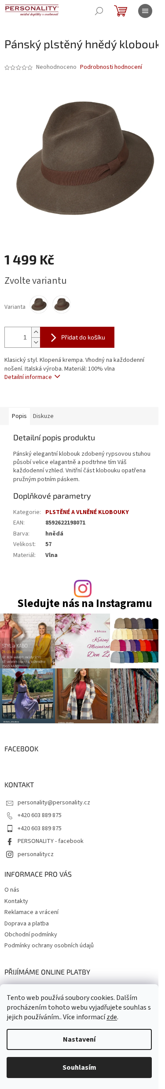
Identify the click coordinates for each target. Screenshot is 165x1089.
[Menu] (145, 11)
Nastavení (79, 1039)
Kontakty (16, 901)
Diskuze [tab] (43, 416)
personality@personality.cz (54, 802)
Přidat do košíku (83, 337)
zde (111, 1017)
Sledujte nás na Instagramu (84, 603)
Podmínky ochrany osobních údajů (49, 945)
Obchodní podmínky (30, 934)
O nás (11, 889)
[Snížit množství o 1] (35, 342)
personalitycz (36, 854)
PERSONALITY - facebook (51, 841)
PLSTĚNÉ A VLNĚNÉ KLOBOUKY (87, 512)
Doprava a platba (26, 923)
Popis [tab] (19, 416)
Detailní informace (28, 377)
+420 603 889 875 (40, 815)
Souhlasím (79, 1067)
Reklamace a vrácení (31, 912)
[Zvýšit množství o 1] (35, 332)
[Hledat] (99, 11)
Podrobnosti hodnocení (111, 67)
